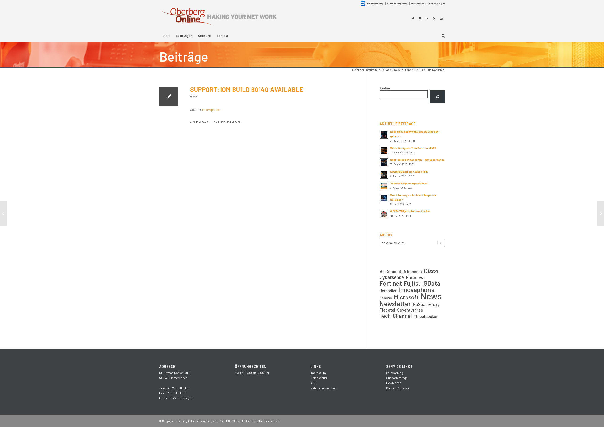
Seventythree (410, 309)
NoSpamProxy (426, 304)
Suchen (385, 87)
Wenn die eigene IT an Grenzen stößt (413, 148)
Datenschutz (318, 378)
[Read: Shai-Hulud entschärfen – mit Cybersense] (384, 162)
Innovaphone (211, 110)
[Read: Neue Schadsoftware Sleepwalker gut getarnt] (384, 134)
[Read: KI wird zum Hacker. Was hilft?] (384, 174)
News (193, 96)
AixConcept (391, 271)
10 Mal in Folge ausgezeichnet (409, 183)
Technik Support (229, 121)
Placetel (387, 309)
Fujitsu (413, 283)
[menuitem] (166, 36)
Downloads (393, 383)
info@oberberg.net (181, 398)
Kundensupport (397, 3)
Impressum (318, 373)
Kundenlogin (437, 3)
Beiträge (183, 56)
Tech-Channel (396, 315)
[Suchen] (437, 96)
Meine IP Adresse (397, 388)
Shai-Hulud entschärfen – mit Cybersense (417, 159)
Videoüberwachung (323, 388)
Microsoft (406, 297)
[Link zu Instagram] (420, 18)
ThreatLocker (425, 316)
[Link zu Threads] (434, 18)
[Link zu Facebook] (412, 18)
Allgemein (412, 271)
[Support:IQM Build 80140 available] (168, 96)
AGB (313, 383)
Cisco (431, 270)
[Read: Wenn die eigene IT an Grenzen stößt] (384, 151)
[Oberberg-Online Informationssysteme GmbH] (218, 18)
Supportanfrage (396, 378)
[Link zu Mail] (441, 18)
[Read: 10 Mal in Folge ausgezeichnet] (384, 186)
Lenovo (386, 298)
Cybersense (392, 277)
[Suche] (442, 36)
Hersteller (388, 290)
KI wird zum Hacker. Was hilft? (409, 171)
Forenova (415, 277)
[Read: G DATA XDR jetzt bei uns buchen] (384, 214)
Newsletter (418, 3)
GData (432, 283)
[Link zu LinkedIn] (427, 18)
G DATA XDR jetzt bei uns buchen (410, 211)
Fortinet (391, 283)
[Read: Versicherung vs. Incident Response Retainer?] (384, 198)
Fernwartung (374, 3)
